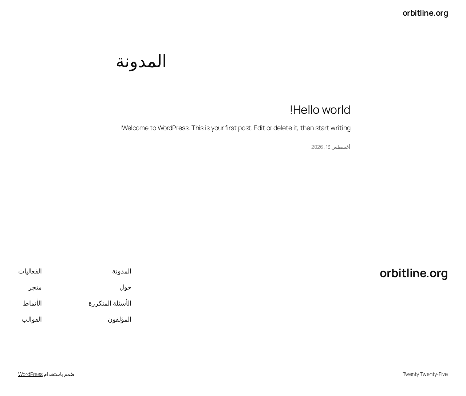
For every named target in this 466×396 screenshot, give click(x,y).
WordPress (30, 373)
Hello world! (320, 109)
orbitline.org (425, 12)
